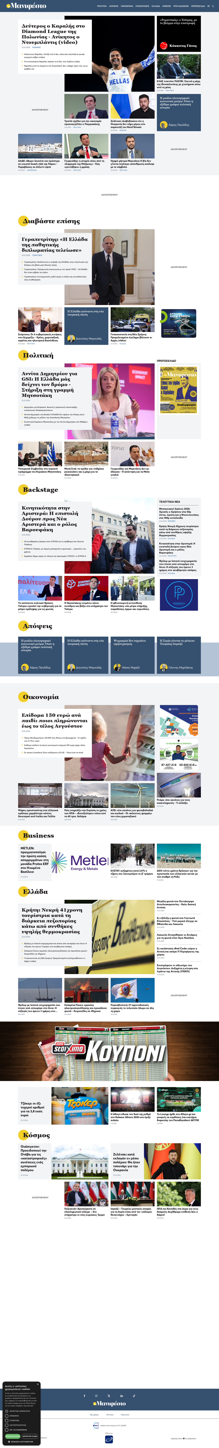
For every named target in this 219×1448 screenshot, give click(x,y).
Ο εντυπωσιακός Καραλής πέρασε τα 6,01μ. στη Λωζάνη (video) (52, 61)
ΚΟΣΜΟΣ (36, 47)
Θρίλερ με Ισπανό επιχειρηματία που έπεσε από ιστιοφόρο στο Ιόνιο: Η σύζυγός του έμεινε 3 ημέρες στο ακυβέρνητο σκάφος (178, 565)
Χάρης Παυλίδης (179, 124)
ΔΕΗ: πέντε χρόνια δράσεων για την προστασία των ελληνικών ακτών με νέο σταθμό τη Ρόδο (177, 873)
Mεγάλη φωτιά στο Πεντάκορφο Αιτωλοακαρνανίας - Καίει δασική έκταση (176, 904)
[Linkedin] (121, 1395)
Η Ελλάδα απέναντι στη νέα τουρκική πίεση (85, 313)
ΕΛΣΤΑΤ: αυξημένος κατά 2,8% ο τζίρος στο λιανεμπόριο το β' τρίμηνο (132, 872)
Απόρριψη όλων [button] (30, 1436)
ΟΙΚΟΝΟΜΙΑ (32, 170)
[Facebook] (84, 1395)
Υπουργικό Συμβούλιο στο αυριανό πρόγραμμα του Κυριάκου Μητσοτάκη (39, 470)
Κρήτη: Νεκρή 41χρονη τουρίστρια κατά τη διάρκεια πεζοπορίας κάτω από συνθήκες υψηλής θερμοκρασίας (179, 531)
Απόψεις (37, 626)
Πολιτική (38, 355)
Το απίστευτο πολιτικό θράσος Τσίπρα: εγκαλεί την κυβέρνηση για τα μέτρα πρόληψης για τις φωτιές (39, 606)
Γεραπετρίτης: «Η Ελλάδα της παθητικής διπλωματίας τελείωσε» (55, 244)
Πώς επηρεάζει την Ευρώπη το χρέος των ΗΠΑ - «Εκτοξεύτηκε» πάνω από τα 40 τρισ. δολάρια (85, 813)
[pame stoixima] (109, 1051)
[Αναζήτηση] (213, 6)
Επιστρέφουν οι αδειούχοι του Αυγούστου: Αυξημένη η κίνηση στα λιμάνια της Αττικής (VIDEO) (177, 968)
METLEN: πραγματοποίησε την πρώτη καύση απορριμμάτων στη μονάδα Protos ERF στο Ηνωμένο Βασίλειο (35, 860)
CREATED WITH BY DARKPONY (183, 1439)
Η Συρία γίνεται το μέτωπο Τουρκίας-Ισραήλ (177, 642)
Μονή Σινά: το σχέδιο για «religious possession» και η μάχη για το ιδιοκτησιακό (84, 471)
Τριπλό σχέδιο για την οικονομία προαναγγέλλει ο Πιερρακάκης (82, 123)
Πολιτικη (102, 6)
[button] (21, 1441)
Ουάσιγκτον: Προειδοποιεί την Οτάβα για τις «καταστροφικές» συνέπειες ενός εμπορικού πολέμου (34, 1158)
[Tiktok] (134, 1395)
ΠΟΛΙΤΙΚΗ (77, 127)
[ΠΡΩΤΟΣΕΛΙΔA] (179, 389)
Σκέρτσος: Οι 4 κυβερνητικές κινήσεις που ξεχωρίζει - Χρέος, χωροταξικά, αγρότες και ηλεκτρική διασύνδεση (40, 337)
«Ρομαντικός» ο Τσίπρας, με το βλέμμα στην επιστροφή (178, 21)
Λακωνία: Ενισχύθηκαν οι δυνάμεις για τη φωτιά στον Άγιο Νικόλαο (177, 936)
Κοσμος (166, 6)
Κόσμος (36, 1135)
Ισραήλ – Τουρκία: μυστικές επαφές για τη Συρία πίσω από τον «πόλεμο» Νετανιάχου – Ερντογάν (131, 1211)
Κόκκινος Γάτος (183, 45)
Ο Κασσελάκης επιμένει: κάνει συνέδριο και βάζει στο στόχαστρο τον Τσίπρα (86, 606)
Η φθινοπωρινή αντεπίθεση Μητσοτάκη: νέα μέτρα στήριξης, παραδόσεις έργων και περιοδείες (130, 606)
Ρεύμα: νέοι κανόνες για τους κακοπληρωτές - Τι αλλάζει (173, 801)
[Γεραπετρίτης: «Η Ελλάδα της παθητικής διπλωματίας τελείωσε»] (110, 267)
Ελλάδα (35, 891)
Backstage (40, 489)
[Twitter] (109, 1395)
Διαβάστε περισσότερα (24, 1406)
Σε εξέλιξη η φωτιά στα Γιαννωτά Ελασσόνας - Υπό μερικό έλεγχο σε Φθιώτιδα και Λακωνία (177, 921)
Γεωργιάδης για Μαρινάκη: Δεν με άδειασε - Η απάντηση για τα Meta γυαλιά (130, 471)
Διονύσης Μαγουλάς (89, 338)
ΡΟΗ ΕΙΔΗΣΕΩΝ (181, 6)
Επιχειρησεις (142, 6)
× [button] (38, 1384)
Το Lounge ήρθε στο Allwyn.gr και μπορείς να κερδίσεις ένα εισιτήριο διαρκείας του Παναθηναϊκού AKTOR (178, 1117)
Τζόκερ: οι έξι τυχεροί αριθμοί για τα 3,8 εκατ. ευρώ (32, 1109)
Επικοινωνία (125, 1415)
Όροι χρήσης (94, 1415)
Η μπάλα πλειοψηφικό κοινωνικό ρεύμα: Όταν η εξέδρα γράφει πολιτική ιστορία (176, 102)
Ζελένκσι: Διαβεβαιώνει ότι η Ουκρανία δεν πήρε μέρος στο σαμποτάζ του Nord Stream (128, 124)
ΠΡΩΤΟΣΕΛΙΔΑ (198, 6)
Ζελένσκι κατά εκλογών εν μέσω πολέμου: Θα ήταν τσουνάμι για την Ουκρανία (126, 1162)
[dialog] (22, 1413)
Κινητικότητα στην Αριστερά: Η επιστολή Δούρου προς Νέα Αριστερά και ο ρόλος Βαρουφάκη (50, 518)
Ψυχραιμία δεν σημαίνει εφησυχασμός (130, 642)
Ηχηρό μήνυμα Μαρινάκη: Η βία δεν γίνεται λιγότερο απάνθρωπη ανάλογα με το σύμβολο (132, 163)
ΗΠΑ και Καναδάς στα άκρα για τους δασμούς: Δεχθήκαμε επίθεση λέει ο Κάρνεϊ (177, 1211)
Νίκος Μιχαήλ (131, 667)
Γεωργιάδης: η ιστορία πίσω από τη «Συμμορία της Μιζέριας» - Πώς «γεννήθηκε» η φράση (84, 163)
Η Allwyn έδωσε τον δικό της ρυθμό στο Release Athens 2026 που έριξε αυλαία (131, 1117)
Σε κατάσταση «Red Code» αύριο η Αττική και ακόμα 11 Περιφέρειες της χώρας (178, 951)
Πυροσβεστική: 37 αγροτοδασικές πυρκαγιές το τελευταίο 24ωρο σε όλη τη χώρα (132, 1008)
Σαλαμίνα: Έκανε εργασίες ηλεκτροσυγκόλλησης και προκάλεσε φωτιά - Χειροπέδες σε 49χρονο (85, 1008)
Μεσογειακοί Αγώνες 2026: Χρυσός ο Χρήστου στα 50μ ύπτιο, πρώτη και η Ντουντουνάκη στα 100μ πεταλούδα (179, 513)
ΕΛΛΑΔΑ (123, 344)
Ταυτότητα (109, 1415)
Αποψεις (113, 6)
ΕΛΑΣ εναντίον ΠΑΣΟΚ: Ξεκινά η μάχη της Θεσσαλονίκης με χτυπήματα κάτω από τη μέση (178, 84)
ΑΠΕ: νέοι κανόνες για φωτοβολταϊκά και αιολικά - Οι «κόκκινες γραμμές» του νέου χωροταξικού (132, 813)
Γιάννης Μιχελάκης (181, 667)
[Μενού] (208, 6)
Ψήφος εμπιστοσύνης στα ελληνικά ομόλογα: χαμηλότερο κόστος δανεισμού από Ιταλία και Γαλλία (38, 813)
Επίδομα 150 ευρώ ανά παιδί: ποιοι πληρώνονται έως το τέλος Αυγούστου (54, 720)
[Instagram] (96, 1395)
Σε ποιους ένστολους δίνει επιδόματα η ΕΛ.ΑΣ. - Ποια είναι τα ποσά (53, 752)
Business (38, 835)
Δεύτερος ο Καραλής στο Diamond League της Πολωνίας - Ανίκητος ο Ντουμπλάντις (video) (53, 34)
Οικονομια (127, 6)
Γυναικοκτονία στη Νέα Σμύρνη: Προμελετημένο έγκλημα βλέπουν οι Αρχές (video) (131, 337)
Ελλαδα (156, 6)
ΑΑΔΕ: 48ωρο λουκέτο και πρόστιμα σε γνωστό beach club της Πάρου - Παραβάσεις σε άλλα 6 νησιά (39, 163)
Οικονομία (41, 696)
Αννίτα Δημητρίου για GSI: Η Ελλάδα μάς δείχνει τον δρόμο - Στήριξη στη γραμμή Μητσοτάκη (49, 384)
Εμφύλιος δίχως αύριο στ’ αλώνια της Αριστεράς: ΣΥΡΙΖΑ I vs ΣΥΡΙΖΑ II (55, 556)
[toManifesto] (26, 5)
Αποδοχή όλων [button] (13, 1436)
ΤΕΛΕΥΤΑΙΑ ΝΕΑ (169, 501)
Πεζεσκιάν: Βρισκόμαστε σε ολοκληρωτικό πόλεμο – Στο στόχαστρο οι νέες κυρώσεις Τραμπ (84, 1211)
